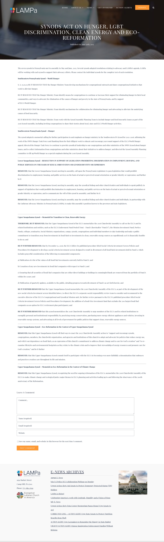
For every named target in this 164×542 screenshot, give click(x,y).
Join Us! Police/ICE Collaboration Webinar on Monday (72, 481)
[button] (154, 7)
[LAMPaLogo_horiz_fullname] (28, 471)
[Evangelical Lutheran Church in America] (28, 493)
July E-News (55, 502)
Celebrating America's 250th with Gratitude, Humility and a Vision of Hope (80, 498)
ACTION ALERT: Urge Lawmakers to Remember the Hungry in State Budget (81, 522)
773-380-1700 (28, 488)
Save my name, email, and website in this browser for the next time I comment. (50, 441)
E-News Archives (67, 471)
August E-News (57, 477)
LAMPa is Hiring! (57, 494)
